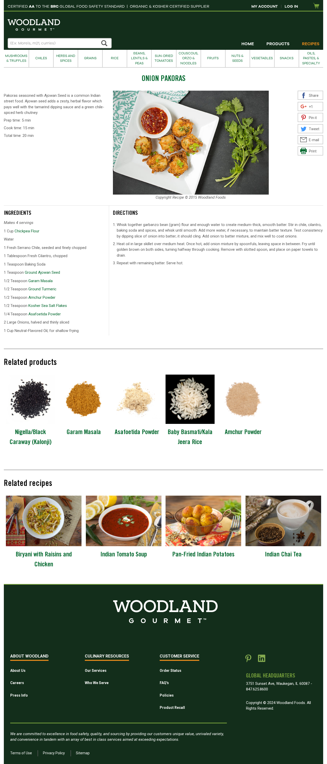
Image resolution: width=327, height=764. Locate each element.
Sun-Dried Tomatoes (164, 58)
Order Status (170, 670)
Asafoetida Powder (44, 314)
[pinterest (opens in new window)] (248, 660)
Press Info (19, 695)
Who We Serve (97, 683)
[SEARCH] (104, 43)
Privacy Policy (54, 753)
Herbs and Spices (65, 58)
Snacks (287, 58)
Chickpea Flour (27, 231)
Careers (17, 683)
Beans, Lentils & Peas (139, 58)
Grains (90, 58)
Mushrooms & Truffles (16, 58)
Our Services (96, 670)
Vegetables (262, 58)
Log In (291, 6)
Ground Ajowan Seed (42, 272)
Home (247, 44)
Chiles (41, 58)
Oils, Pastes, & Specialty (311, 58)
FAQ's (164, 683)
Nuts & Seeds (237, 58)
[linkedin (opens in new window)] (261, 660)
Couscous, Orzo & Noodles (188, 58)
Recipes (310, 44)
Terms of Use (21, 753)
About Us (18, 670)
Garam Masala (40, 281)
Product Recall (172, 708)
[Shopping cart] (316, 6)
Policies (167, 695)
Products (277, 44)
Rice (115, 58)
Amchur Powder (41, 297)
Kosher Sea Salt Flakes (47, 305)
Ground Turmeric (42, 289)
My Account (264, 6)
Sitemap (83, 753)
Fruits (213, 58)
